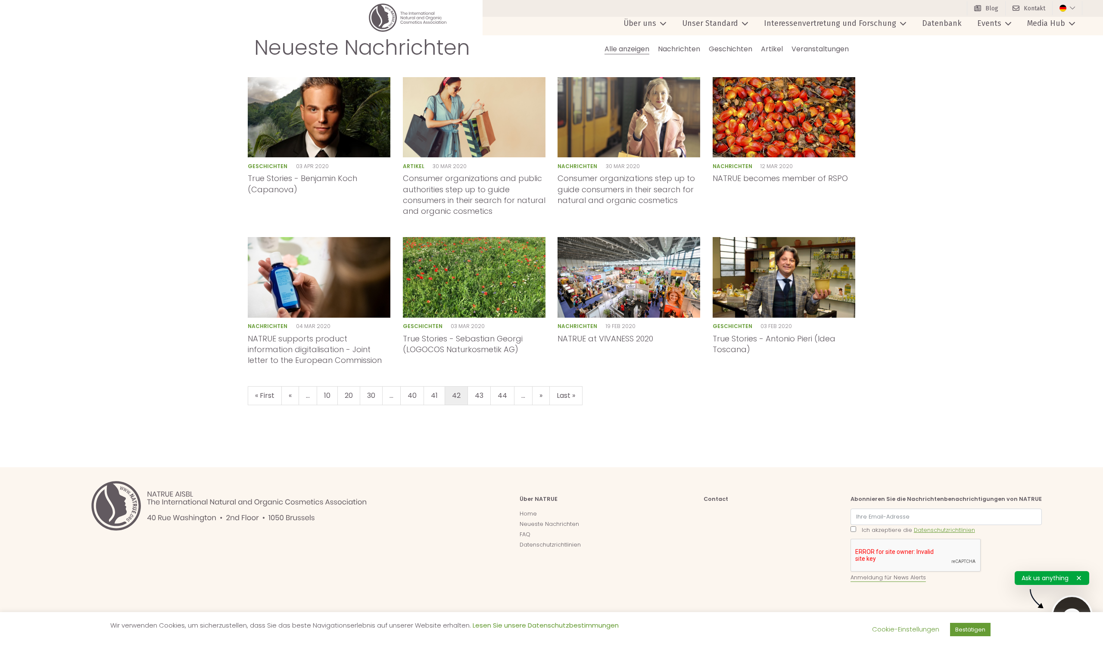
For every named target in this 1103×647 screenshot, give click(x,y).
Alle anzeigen (626, 49)
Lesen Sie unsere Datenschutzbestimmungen (546, 625)
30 (371, 395)
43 (479, 395)
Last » (566, 395)
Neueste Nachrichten (549, 524)
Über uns (639, 23)
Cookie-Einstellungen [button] (905, 629)
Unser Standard (710, 23)
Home (528, 513)
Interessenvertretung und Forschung (830, 23)
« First (264, 395)
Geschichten (730, 49)
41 (434, 395)
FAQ (525, 534)
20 (349, 395)
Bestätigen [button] (970, 629)
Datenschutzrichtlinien (550, 544)
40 (412, 395)
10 (327, 395)
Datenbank (942, 23)
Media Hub (1046, 23)
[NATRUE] (407, 17)
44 (502, 395)
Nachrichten (679, 49)
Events (989, 23)
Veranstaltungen (820, 49)
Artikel (772, 49)
